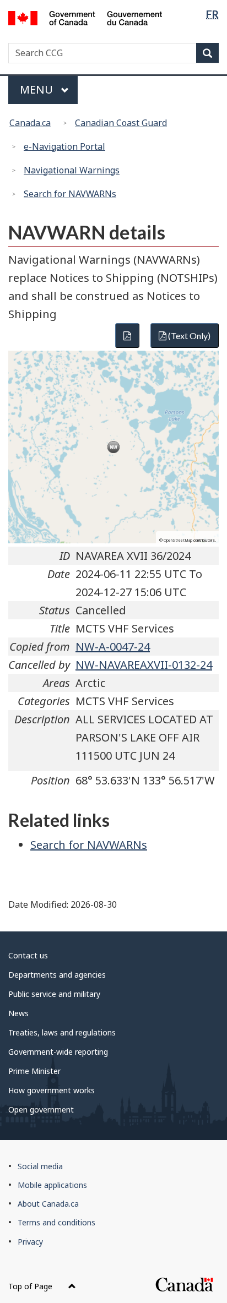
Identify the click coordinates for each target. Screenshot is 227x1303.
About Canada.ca (48, 1203)
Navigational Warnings (72, 170)
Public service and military (54, 994)
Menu (38, 89)
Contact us (28, 955)
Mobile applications (52, 1185)
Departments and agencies (57, 974)
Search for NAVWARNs (70, 194)
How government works (51, 1090)
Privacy (30, 1241)
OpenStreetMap (178, 540)
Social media (40, 1166)
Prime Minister (34, 1071)
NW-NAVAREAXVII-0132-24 (143, 664)
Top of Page (31, 1286)
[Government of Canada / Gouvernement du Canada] (85, 17)
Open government (41, 1109)
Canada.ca (30, 123)
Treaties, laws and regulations (62, 1032)
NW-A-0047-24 (112, 646)
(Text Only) (188, 335)
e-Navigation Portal (64, 146)
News (18, 1013)
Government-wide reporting (58, 1051)
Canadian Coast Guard (121, 123)
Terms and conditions (56, 1222)
